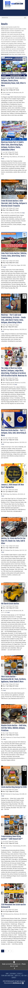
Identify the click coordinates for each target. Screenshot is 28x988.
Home (7, 973)
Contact (14, 977)
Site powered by (8, 983)
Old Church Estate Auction (10, 603)
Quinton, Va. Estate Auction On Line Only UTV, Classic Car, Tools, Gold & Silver (13, 540)
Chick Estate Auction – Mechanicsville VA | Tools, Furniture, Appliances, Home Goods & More (13, 679)
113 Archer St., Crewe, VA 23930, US (12, 212)
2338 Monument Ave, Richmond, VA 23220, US (15, 914)
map (8, 94)
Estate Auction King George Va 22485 (14, 787)
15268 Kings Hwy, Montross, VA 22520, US (14, 156)
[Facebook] (14, 968)
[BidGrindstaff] (14, 4)
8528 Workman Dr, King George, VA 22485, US (14, 794)
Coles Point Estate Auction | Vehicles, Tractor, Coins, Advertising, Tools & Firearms (14, 255)
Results (19, 973)
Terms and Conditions (7, 975)
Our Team (24, 975)
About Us (17, 975)
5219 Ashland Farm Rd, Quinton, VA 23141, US (15, 550)
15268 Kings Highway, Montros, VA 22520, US (15, 329)
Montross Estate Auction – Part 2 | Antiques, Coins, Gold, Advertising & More (13, 433)
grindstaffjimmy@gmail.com (13, 964)
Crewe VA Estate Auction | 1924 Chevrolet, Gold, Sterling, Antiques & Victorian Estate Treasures (14, 203)
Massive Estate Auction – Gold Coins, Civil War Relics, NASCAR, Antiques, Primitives (14, 728)
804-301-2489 (14, 966)
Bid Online (13, 973)
